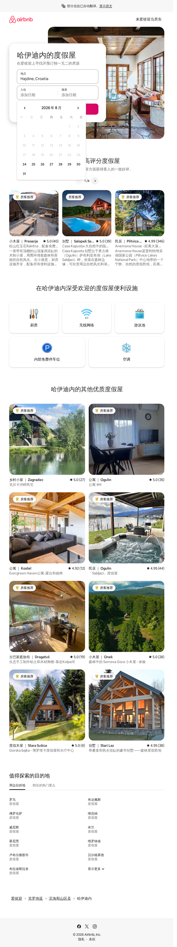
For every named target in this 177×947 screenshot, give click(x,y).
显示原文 (105, 6)
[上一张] (79, 181)
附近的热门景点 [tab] (44, 785)
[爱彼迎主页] (21, 19)
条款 (92, 939)
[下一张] (95, 181)
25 (33, 164)
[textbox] (37, 95)
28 (60, 164)
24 (24, 164)
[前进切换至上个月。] (25, 108)
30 (78, 164)
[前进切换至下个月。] (78, 108)
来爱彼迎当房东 (149, 19)
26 (42, 164)
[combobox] (58, 78)
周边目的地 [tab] (17, 785)
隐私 (81, 939)
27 (51, 164)
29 (69, 164)
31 (24, 174)
